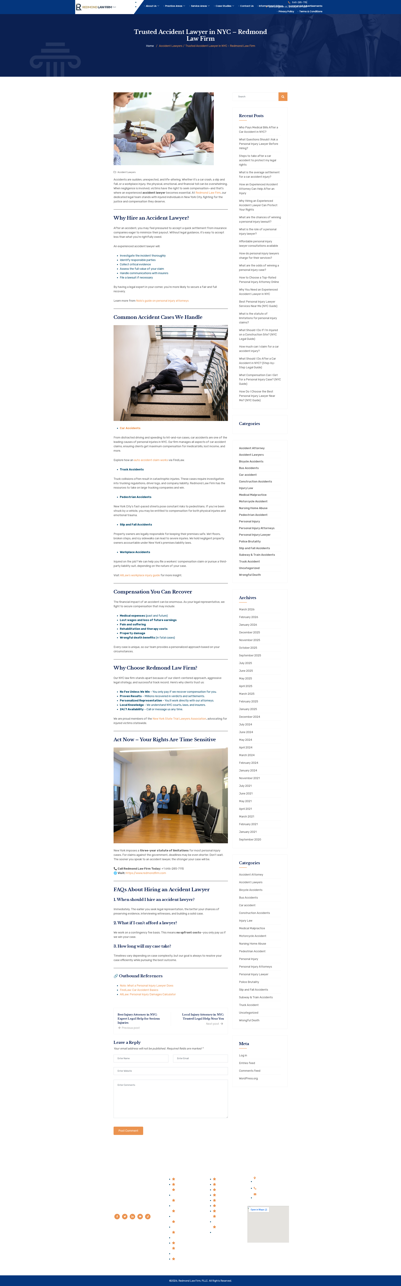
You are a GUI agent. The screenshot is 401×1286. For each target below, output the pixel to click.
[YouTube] (140, 1216)
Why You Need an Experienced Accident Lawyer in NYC (258, 292)
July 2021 (245, 786)
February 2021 (248, 824)
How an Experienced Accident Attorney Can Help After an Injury (258, 189)
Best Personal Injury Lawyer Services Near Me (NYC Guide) (258, 304)
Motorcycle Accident (253, 501)
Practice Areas (173, 6)
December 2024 (249, 717)
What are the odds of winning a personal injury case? (259, 268)
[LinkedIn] (132, 1216)
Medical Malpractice (253, 495)
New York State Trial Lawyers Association (179, 718)
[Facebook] (117, 1216)
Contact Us (247, 6)
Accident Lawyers (126, 172)
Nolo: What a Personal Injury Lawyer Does (146, 985)
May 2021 (245, 801)
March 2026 (247, 609)
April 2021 (245, 809)
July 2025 (245, 663)
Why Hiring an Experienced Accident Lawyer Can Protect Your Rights (258, 205)
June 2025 (246, 671)
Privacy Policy (286, 11)
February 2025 (248, 701)
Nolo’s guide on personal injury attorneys (162, 300)
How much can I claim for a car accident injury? (259, 349)
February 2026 (248, 617)
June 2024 (246, 732)
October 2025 (248, 647)
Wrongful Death (250, 575)
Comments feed (249, 1070)
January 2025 (248, 709)
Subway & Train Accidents (257, 555)
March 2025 (247, 694)
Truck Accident (249, 561)
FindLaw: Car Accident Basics (139, 990)
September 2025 (250, 655)
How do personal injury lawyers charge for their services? (259, 256)
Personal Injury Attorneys (257, 528)
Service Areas (199, 6)
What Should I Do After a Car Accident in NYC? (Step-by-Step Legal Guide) (257, 363)
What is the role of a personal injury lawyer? (257, 231)
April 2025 (245, 686)
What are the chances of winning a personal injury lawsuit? (260, 219)
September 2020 (250, 839)
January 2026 (248, 624)
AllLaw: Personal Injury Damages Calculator (148, 994)
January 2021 (248, 832)
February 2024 (248, 763)
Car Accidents (130, 428)
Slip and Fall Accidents (254, 548)
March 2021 (246, 816)
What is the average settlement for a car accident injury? (259, 174)
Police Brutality (250, 541)
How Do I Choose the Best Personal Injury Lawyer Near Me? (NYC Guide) (257, 396)
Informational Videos (271, 6)
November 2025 (249, 640)
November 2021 (249, 778)
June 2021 (246, 793)
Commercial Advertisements (305, 6)
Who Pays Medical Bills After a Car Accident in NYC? (258, 130)
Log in (243, 1055)
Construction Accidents (255, 481)
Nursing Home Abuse (253, 508)
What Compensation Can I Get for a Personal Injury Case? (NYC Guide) (260, 379)
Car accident (248, 475)
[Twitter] (125, 1216)
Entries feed (247, 1063)
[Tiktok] (148, 1216)
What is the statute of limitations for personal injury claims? (258, 318)
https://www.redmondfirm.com (146, 873)
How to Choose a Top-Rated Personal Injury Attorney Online (259, 280)
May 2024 (245, 740)
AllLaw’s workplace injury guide (140, 575)
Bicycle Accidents (251, 461)
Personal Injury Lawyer (255, 534)
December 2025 (249, 632)
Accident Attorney (252, 448)
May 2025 (245, 678)
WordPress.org (248, 1078)
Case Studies (223, 6)
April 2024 (246, 747)
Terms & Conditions (310, 11)
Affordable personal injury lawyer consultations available (258, 243)
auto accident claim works (151, 460)
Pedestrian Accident (253, 515)
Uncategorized (249, 568)
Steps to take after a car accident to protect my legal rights (257, 160)
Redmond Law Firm (208, 192)
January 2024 (248, 770)
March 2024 (247, 755)
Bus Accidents (249, 468)
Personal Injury (249, 521)
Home (150, 46)
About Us (151, 6)
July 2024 (245, 724)
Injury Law (246, 488)
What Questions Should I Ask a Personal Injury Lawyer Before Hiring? (258, 144)
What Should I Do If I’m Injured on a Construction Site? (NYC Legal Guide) (258, 334)
